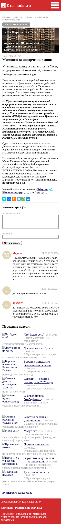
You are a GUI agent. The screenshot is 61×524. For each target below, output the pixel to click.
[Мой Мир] (28, 199)
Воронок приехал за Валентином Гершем (37, 363)
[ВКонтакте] (9, 199)
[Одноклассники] (14, 199)
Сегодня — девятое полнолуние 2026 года (38, 380)
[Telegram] (19, 199)
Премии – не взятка (36, 444)
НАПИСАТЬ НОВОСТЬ (16, 24)
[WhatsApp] (23, 199)
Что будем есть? (34, 334)
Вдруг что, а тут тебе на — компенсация (39, 459)
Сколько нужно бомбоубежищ (34, 397)
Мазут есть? (31, 431)
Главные (29, 17)
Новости (18, 17)
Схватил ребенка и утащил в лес (36, 418)
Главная (6, 17)
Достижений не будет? (38, 348)
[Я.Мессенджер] (4, 199)
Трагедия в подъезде (37, 472)
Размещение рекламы (28, 507)
